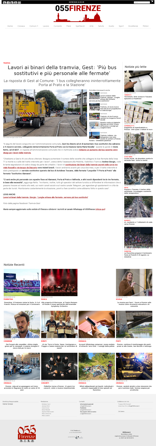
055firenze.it (127, 432)
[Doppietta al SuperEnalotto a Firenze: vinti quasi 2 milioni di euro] (138, 112)
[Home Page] (78, 13)
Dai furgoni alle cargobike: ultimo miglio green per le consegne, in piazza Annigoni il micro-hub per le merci (22, 346)
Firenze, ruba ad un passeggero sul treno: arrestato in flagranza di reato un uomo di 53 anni (22, 388)
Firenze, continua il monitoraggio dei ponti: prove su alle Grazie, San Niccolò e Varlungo (134, 345)
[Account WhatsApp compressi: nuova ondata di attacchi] (97, 324)
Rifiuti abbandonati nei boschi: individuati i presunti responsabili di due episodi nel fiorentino (97, 388)
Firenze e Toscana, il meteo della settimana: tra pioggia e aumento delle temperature (137, 191)
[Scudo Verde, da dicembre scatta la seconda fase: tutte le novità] (138, 143)
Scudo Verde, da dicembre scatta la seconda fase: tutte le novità (138, 159)
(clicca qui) (100, 209)
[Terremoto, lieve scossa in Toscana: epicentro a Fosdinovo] (138, 81)
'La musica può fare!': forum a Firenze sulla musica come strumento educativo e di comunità (134, 304)
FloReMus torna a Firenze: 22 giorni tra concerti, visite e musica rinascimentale (59, 387)
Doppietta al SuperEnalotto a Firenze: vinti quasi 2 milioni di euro (138, 128)
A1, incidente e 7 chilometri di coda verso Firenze (138, 223)
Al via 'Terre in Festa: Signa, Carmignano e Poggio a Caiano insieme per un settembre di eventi (59, 346)
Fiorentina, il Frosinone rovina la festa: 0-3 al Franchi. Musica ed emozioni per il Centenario (22, 303)
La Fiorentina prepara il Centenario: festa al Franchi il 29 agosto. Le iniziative (138, 255)
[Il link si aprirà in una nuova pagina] (79, 437)
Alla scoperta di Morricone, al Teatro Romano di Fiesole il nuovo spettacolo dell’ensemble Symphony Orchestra (59, 304)
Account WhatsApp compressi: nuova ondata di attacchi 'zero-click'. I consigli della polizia (96, 345)
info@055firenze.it (85, 406)
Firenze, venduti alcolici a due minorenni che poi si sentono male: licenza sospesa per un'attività (134, 388)
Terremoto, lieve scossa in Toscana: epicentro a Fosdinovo (138, 97)
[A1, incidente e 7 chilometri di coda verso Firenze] (138, 206)
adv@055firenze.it (85, 410)
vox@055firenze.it (85, 413)
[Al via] (59, 324)
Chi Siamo (121, 411)
